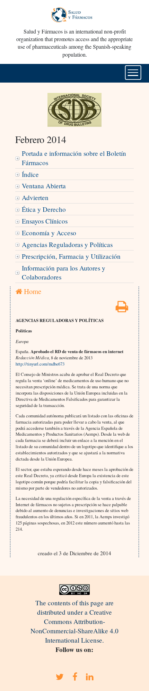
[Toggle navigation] (133, 72)
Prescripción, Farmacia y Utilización (71, 256)
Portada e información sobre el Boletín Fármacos (74, 158)
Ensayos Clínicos (45, 221)
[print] (122, 308)
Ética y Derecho (44, 209)
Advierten (35, 197)
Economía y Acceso (49, 232)
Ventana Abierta (44, 185)
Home (31, 291)
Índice (30, 174)
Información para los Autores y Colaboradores (63, 273)
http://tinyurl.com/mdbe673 (40, 364)
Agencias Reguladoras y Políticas (67, 244)
